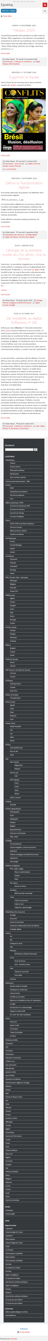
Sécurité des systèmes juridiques (17, 1282)
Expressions (9, 61)
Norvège (13, 570)
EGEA (7, 1246)
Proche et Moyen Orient (14, 1097)
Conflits (13, 85)
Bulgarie (13, 648)
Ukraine (12, 666)
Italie (11, 613)
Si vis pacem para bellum (14, 1300)
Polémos (8, 1293)
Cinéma (8, 1189)
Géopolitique (10, 460)
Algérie (12, 598)
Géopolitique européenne (18, 492)
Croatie (12, 652)
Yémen (12, 741)
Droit (12, 815)
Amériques (9, 681)
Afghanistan (19, 765)
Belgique (13, 584)
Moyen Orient (10, 723)
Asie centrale (14, 762)
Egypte (12, 705)
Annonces (13, 1022)
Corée (17, 787)
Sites (11, 968)
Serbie (12, 655)
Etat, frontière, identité (18, 477)
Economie (36, 164)
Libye (12, 712)
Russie (12, 662)
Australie (13, 805)
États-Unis (9, 1154)
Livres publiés (10, 1214)
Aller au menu (23, 1)
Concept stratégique (17, 516)
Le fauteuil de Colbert (13, 1268)
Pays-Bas (13, 588)
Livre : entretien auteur (22, 964)
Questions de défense (13, 1079)
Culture (8, 933)
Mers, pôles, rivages (16, 869)
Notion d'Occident (12, 695)
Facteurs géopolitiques (13, 809)
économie (13, 918)
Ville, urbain (14, 837)
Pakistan (17, 769)
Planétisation (14, 474)
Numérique (14, 237)
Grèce (12, 609)
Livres (12, 958)
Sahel (12, 755)
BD (11, 940)
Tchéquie (13, 641)
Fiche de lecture (20, 961)
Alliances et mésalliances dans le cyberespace (25, 1000)
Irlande (12, 548)
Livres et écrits (19, 164)
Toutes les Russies (12, 659)
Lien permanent (11, 1065)
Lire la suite (5, 53)
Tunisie (12, 623)
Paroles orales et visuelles (18, 986)
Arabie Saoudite (15, 726)
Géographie (14, 819)
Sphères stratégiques (13, 866)
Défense (8, 1086)
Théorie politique (11, 1150)
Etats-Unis (13, 691)
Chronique (9, 1051)
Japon (17, 790)
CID (7, 1047)
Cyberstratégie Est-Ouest (14, 1232)
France (8, 520)
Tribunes (8, 1108)
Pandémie (16, 64)
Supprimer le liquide (24, 77)
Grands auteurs (15, 467)
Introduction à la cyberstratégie (21, 1007)
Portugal (13, 620)
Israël (12, 709)
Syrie (11, 719)
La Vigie (12, 1004)
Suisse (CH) (14, 591)
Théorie (12, 463)
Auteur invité (14, 1025)
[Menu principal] (45, 5)
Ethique (5, 428)
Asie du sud (14, 773)
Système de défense (17, 534)
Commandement (16, 844)
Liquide (11, 166)
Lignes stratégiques (12, 1275)
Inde (16, 776)
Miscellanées (10, 1068)
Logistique (13, 851)
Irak (11, 730)
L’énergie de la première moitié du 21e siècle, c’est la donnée (24, 255)
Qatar (12, 737)
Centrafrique (10, 1132)
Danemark (13, 559)
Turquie (12, 677)
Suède (12, 573)
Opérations (14, 858)
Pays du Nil (14, 751)
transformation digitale (26, 237)
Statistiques (10, 1054)
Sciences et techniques (18, 833)
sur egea (35, 270)
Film (11, 947)
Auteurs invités (11, 1072)
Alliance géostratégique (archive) (17, 1312)
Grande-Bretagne (16, 545)
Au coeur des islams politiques (20, 1015)
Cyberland (9, 1228)
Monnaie (18, 166)
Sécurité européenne (17, 495)
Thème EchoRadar (16, 1032)
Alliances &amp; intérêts (18, 531)
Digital (37, 61)
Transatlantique (15, 698)
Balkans (8, 645)
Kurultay (8, 1264)
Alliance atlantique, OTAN (14, 503)
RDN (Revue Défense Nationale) (26, 954)
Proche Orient (10, 702)
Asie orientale (14, 780)
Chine (16, 783)
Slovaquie (13, 637)
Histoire (12, 822)
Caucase (13, 673)
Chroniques (14, 1029)
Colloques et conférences (23, 61)
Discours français (16, 527)
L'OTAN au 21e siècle (17, 997)
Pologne (13, 634)
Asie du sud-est (15, 798)
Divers (8, 1019)
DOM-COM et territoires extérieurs (22, 524)
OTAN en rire (10, 1061)
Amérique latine (15, 684)
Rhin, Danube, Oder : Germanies (17, 577)
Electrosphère (10, 1239)
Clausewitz (9, 1043)
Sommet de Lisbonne (17, 509)
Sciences (13, 979)
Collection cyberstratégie (23, 907)
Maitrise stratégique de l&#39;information (17, 303)
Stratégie (39, 300)
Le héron (13, 1036)
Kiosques (13, 951)
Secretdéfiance (11, 1315)
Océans (17, 875)
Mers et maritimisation (22, 872)
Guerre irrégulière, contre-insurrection (23, 847)
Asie (7, 759)
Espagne (13, 605)
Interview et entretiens (13, 1058)
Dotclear (13, 1339)
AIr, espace (13, 883)
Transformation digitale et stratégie (17, 1083)
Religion (12, 826)
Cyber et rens (19, 904)
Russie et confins (11, 1118)
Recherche (9, 445)
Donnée (5, 305)
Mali (7, 1093)
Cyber (37, 426)
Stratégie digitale (31, 235)
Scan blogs (18, 975)
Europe (8, 485)
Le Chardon (9, 1250)
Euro (11, 499)
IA (9, 428)
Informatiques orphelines (14, 1253)
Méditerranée (10, 595)
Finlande (13, 563)
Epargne (5, 166)
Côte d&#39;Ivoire (16, 748)
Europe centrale (11, 627)
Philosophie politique (17, 470)
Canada (12, 687)
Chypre (12, 602)
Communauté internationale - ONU (18, 481)
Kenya (8, 1175)
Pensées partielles (12, 1040)
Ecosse (12, 541)
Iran (11, 733)
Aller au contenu (16, 1)
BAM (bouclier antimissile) (23, 893)
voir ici (9, 331)
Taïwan (17, 794)
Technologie (14, 862)
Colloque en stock (16, 943)
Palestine (13, 716)
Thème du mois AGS (22, 972)
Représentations (15, 830)
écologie (13, 915)
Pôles (16, 879)
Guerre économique (17, 922)
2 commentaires (10, 169)
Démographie (14, 812)
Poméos (8, 1289)
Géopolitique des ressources (14, 235)
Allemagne (13, 580)
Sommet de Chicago (17, 513)
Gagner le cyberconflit (17, 1011)
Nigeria (8, 1157)
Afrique (8, 745)
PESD (12, 488)
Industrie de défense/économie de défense (24, 926)
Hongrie (13, 630)
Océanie (8, 802)
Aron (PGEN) (10, 1075)
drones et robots (20, 886)
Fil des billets (7, 16)
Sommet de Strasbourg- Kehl (20, 506)
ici (22, 270)
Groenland (13, 566)
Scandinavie (10, 556)
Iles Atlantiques (11, 538)
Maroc (12, 616)
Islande (12, 552)
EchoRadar (9, 1210)
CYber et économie (21, 900)
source (4, 290)
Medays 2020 (24, 30)
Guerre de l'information (14, 1136)
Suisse (8, 1143)
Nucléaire (13, 890)
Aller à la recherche (31, 1)
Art (11, 936)
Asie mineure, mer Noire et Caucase (18, 670)
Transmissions (24, 428)
